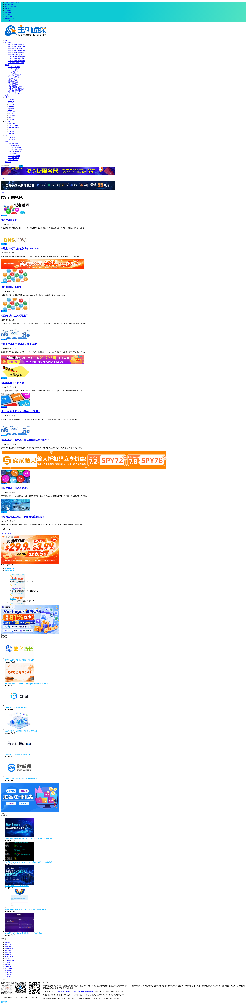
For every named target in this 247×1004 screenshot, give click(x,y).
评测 (6, 95)
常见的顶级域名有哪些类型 (15, 315)
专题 (6, 141)
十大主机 (8, 42)
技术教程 (8, 121)
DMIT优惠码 (12, 73)
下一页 (8, 533)
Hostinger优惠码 (13, 69)
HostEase (11, 108)
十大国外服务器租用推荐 (16, 57)
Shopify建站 (9, 16)
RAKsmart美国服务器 (12, 2)
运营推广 (11, 131)
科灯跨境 (8, 950)
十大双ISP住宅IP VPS (15, 48)
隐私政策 (8, 964)
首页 (6, 40)
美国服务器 (9, 954)
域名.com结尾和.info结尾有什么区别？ (20, 411)
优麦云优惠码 (13, 85)
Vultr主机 (8, 10)
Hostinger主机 (9, 4)
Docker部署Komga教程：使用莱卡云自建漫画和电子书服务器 (25, 909)
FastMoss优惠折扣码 (15, 77)
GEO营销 (8, 162)
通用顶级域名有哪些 (11, 287)
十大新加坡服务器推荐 (16, 63)
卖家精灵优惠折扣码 (15, 75)
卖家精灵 (8, 8)
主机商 (7, 97)
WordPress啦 (9, 956)
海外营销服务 (9, 18)
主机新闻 (11, 137)
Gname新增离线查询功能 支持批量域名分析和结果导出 (23, 933)
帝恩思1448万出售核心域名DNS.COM (20, 248)
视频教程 (11, 133)
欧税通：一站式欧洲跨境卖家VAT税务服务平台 (21, 778)
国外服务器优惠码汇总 (16, 89)
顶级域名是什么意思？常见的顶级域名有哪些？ (25, 440)
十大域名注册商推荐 (15, 55)
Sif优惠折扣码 (13, 79)
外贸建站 (8, 14)
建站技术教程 (13, 125)
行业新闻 (11, 139)
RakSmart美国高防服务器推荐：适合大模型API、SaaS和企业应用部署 (28, 838)
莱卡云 (10, 113)
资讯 (6, 135)
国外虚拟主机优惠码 (15, 87)
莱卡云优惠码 (13, 83)
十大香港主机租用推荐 (16, 53)
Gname (10, 102)
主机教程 (11, 123)
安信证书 (8, 975)
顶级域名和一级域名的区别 (15, 488)
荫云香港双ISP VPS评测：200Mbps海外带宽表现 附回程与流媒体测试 (28, 862)
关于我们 (8, 946)
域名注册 (8, 966)
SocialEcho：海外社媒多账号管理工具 (17, 755)
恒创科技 (11, 119)
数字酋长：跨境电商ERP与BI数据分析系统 (19, 660)
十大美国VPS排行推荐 (16, 44)
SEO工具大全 (13, 160)
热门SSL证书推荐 (14, 156)
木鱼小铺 (8, 977)
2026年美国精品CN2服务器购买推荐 (17, 886)
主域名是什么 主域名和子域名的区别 (19, 344)
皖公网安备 (89, 991)
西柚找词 (11, 115)
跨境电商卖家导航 (14, 148)
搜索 (21, 165)
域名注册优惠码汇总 (15, 91)
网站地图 (8, 942)
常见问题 (4, 215)
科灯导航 (8, 12)
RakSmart (11, 99)
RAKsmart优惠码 (14, 67)
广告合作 (8, 20)
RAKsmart (13, 579)
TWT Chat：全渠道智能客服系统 (16, 707)
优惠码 (7, 65)
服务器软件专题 (13, 154)
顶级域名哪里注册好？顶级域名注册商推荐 (23, 516)
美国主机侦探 (62, 991)
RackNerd (11, 111)
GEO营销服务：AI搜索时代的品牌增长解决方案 (21, 731)
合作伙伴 (8, 958)
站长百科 (8, 962)
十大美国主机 (9, 960)
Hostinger (11, 101)
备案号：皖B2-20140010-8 (76, 991)
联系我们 (8, 952)
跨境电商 (11, 129)
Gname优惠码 (13, 71)
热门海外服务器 (13, 158)
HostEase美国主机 (11, 6)
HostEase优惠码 (13, 81)
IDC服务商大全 (13, 146)
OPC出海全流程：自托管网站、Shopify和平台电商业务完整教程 (26, 684)
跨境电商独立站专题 (15, 150)
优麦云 (10, 117)
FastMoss (11, 106)
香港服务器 (9, 948)
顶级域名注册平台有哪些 (13, 383)
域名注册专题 (13, 143)
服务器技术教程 (13, 127)
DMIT (10, 110)
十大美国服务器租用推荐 (16, 46)
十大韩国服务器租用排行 (16, 61)
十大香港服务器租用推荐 (16, 50)
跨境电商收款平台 (14, 152)
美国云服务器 (9, 972)
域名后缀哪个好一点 (11, 220)
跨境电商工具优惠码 (15, 93)
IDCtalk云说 (9, 968)
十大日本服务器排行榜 (16, 59)
